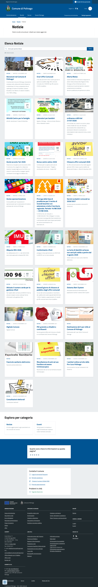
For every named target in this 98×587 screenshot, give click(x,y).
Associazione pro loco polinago (35, 549)
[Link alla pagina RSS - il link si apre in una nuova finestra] (77, 9)
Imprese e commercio (55, 513)
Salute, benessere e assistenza (58, 516)
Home (13, 22)
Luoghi (74, 523)
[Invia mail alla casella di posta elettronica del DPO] (13, 569)
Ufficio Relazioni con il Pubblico (12, 555)
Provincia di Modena (32, 539)
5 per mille (30, 551)
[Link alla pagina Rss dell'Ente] (76, 536)
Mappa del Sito (46, 581)
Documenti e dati (9, 516)
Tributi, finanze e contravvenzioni (58, 518)
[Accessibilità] (5, 582)
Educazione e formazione (33, 520)
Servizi (29, 15)
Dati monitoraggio (9, 581)
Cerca (90, 49)
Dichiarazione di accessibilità (57, 541)
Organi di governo (9, 523)
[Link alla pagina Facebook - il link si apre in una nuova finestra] (75, 9)
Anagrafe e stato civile (33, 513)
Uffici (6, 528)
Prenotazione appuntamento (57, 549)
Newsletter (75, 538)
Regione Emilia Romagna (11, 2)
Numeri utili (7, 560)
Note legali (52, 539)
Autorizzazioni (30, 516)
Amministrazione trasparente (57, 543)
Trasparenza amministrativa (71, 15)
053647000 (12, 544)
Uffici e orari (8, 558)
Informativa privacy (55, 536)
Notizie (8, 73)
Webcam (29, 556)
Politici (6, 525)
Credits (33, 581)
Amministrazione (11, 15)
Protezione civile (31, 544)
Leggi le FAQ (53, 545)
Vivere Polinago (39, 15)
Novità (22, 15)
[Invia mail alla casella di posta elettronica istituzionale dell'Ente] (15, 548)
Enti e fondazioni (9, 518)
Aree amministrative (10, 513)
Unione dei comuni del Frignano (35, 536)
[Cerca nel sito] (89, 8)
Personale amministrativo (11, 520)
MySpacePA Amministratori (34, 554)
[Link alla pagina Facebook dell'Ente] (73, 536)
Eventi (74, 526)
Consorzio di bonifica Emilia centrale (36, 546)
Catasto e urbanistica (32, 518)
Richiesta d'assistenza (55, 551)
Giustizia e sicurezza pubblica (34, 523)
